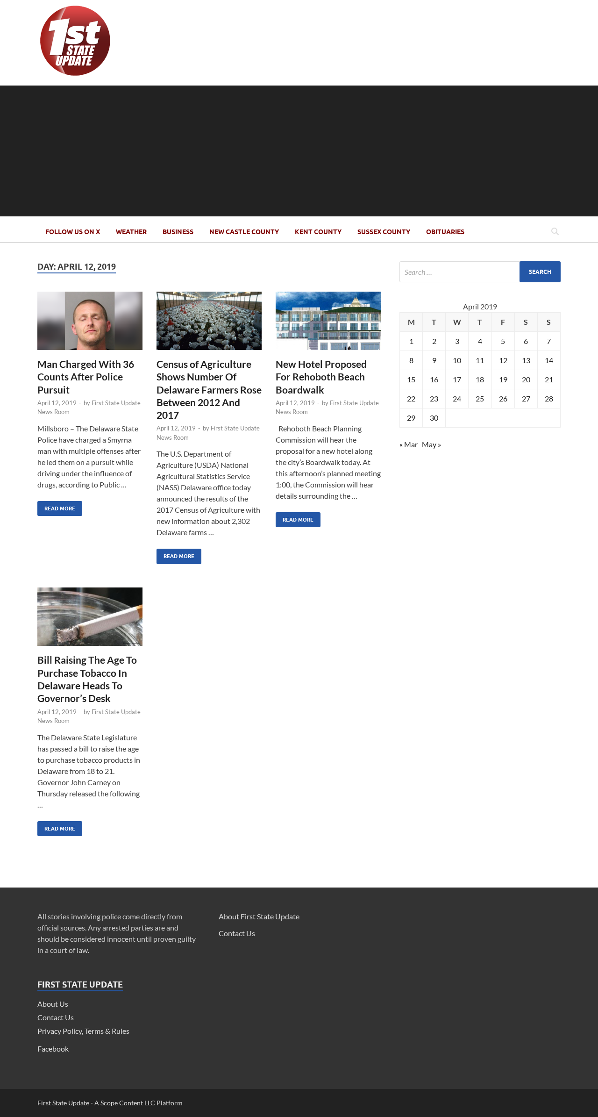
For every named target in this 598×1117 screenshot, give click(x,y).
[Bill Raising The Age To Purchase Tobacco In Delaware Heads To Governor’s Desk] (89, 620)
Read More (56, 506)
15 (411, 379)
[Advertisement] (299, 151)
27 (526, 398)
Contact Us (55, 1017)
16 (434, 379)
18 (480, 379)
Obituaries (445, 232)
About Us (52, 1003)
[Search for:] (480, 271)
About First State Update (259, 916)
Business (178, 232)
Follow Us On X (72, 232)
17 (457, 379)
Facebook (53, 1048)
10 (457, 360)
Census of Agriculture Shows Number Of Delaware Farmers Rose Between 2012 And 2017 (209, 389)
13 (526, 360)
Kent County (318, 232)
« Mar (408, 444)
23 (434, 398)
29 (411, 417)
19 (503, 379)
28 (549, 398)
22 (411, 398)
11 (480, 360)
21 (549, 379)
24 (457, 398)
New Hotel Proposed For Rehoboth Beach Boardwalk (321, 376)
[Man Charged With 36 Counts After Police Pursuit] (89, 325)
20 (526, 379)
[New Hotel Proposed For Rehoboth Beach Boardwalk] (328, 325)
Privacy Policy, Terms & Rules (83, 1030)
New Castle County (244, 232)
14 (549, 360)
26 (503, 398)
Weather (131, 232)
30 (434, 417)
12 (503, 360)
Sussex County (383, 232)
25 (480, 398)
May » (431, 444)
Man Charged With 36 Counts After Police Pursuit (85, 376)
